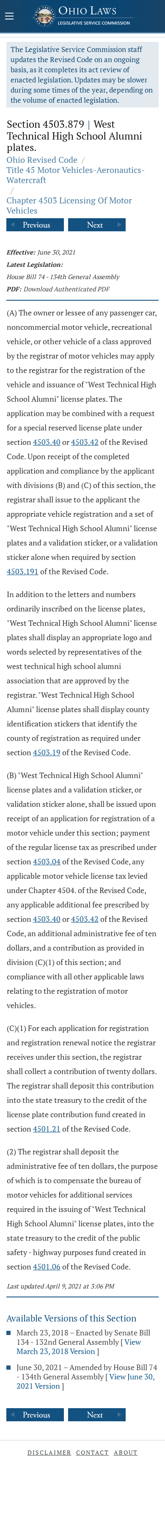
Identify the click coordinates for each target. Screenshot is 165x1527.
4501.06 (46, 1266)
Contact (92, 1452)
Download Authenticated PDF (66, 289)
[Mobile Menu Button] (9, 17)
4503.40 (46, 442)
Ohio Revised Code (41, 159)
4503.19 (46, 752)
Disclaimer (50, 1452)
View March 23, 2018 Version (78, 1346)
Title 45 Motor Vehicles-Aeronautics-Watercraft (75, 175)
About (126, 1452)
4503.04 (46, 861)
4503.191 (22, 571)
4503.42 (85, 442)
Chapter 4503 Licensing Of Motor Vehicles (69, 205)
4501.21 (46, 1129)
